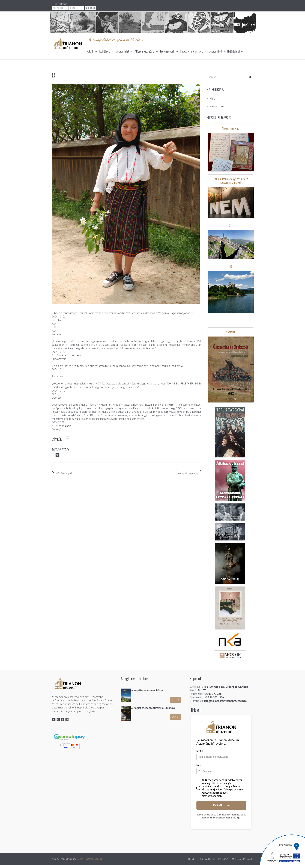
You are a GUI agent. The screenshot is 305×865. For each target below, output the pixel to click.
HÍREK (200, 858)
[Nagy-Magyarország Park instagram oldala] (67, 719)
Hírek (213, 98)
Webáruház (217, 106)
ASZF (249, 858)
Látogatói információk (191, 51)
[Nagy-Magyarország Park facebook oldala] (62, 719)
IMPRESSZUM (238, 858)
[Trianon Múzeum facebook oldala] (53, 719)
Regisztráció (61, 3)
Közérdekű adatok (93, 858)
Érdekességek (167, 51)
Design (80, 858)
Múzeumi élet (122, 51)
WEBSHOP (210, 858)
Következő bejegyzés (186, 473)
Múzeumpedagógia (144, 51)
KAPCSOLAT (223, 858)
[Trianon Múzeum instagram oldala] (58, 719)
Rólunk (90, 51)
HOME (191, 858)
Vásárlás (175, 699)
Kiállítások (104, 51)
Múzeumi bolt (215, 51)
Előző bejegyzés (64, 473)
